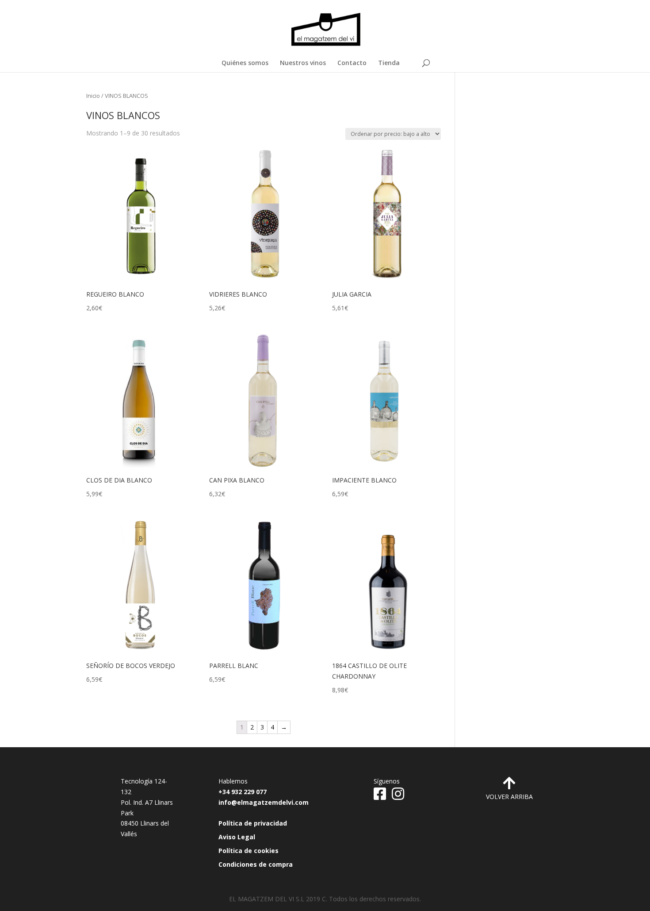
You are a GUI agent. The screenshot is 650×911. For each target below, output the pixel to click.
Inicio (93, 96)
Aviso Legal (236, 837)
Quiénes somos (245, 63)
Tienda (389, 63)
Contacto (352, 63)
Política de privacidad (252, 823)
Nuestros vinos (303, 63)
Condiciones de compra (255, 864)
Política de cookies (248, 850)
